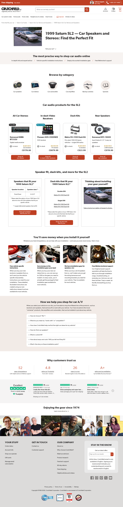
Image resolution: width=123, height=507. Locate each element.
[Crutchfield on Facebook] (92, 478)
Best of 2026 (40, 125)
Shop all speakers (25, 212)
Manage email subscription (9, 463)
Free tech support (63, 461)
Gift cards (8, 458)
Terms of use (58, 487)
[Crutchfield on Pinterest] (101, 478)
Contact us (35, 446)
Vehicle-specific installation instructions (49, 60)
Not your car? (50, 49)
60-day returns (62, 465)
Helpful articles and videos (66, 473)
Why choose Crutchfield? (65, 450)
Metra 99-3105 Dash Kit (61, 207)
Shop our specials (11, 454)
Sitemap (76, 487)
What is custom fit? (36, 335)
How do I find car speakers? (39, 330)
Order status (9, 446)
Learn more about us (61, 411)
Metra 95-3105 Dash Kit (61, 195)
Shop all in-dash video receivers (47, 157)
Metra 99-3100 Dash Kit (61, 204)
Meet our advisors (63, 454)
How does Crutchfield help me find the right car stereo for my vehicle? (52, 325)
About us (60, 446)
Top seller (12, 125)
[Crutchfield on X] (106, 478)
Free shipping (11, 3)
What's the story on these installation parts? (44, 344)
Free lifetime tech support (103, 60)
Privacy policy (48, 487)
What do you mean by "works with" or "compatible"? (47, 321)
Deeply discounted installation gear (79, 60)
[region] (61, 426)
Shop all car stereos (20, 157)
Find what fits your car (8, 22)
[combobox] (62, 9)
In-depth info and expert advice (22, 60)
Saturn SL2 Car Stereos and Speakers (41, 22)
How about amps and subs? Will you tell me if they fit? (47, 339)
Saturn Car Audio (22, 22)
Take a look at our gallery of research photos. (98, 208)
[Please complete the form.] (112, 454)
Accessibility (68, 487)
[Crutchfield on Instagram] (97, 478)
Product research (62, 458)
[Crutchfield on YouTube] (110, 478)
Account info (9, 450)
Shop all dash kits (75, 157)
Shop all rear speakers (102, 157)
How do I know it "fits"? (37, 316)
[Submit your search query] (87, 9)
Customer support (38, 450)
